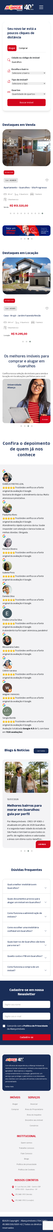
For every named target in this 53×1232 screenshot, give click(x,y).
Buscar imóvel (26, 102)
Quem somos (26, 1143)
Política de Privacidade (35, 1026)
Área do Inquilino (34, 1115)
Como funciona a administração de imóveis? (24, 915)
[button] (10, 213)
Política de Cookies (26, 1169)
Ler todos (41, 751)
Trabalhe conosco (26, 1148)
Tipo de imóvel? (19, 79)
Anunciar (34, 1104)
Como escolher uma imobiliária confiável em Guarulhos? (23, 929)
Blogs (26, 1159)
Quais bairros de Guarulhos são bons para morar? (26, 943)
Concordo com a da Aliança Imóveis (27, 1027)
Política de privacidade (27, 1164)
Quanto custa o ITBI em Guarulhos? (24, 956)
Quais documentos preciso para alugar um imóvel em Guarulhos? (24, 900)
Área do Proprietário (34, 1109)
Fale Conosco (26, 1153)
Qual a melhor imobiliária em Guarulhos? (21, 886)
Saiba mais (9, 1086)
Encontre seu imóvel (34, 1120)
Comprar (15, 1109)
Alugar (15, 1104)
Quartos (15, 90)
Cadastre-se (26, 1037)
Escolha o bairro (19, 69)
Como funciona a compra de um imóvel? (23, 969)
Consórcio (34, 1125)
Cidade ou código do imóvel (25, 57)
